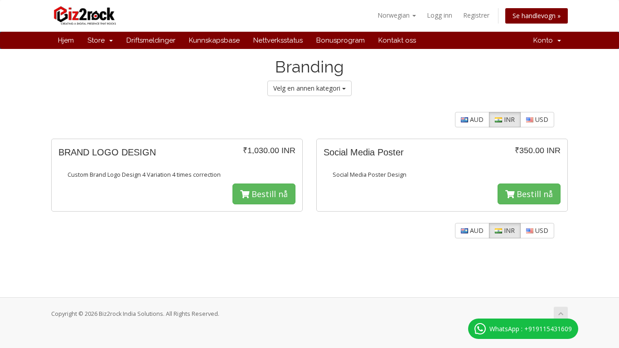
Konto (544, 40)
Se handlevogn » (537, 15)
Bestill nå (268, 193)
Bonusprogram (340, 40)
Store (97, 40)
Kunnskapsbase (214, 40)
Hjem (66, 40)
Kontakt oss (397, 40)
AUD (476, 119)
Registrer (476, 15)
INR (508, 119)
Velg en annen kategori (307, 88)
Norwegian (394, 15)
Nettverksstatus (278, 40)
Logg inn (439, 15)
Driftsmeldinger (150, 40)
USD (540, 119)
